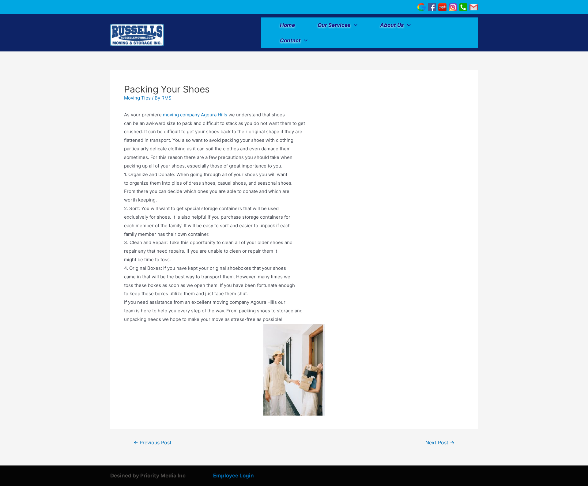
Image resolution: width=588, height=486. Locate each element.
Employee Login (233, 476)
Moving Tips (137, 98)
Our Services (334, 25)
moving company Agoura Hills (194, 115)
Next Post (439, 442)
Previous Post (153, 442)
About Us (392, 25)
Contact (290, 40)
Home (287, 25)
